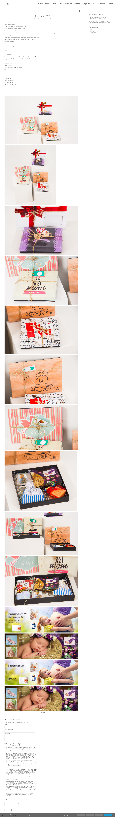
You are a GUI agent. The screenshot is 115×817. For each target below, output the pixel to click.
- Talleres (91, 31)
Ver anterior (8, 810)
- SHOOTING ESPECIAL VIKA (95, 20)
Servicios (54, 4)
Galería (46, 4)
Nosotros (40, 4)
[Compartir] (50, 19)
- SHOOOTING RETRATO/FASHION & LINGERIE (99, 23)
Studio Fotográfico (66, 4)
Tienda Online (101, 4)
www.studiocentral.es (9, 82)
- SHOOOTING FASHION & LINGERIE (97, 17)
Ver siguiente (16, 810)
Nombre (6, 724)
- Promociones (92, 32)
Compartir (42, 712)
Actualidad (42, 19)
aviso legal (18, 744)
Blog (92, 4)
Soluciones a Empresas (82, 4)
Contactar (110, 4)
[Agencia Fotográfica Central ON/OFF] (8, 4)
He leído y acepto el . (13, 743)
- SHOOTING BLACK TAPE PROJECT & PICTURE (99, 18)
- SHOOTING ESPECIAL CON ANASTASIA (98, 21)
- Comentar (46, 19)
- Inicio (90, 30)
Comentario (7, 733)
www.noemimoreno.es (9, 80)
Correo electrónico (9, 729)
